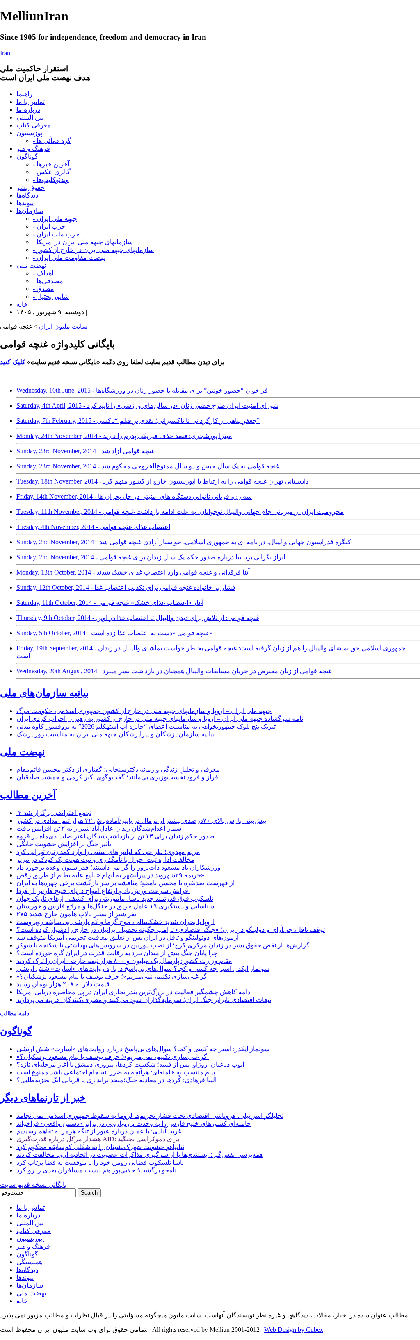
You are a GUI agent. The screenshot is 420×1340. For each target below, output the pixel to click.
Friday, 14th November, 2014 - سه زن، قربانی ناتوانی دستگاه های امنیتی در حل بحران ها (134, 496)
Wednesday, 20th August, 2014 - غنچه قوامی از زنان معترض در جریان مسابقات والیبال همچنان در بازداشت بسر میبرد (174, 671)
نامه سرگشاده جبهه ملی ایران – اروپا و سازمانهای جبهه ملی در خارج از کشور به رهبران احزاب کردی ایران (159, 718)
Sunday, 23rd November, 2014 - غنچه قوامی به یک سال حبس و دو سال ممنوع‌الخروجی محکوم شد (147, 466)
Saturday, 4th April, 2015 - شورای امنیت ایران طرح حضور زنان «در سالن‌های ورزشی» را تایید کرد (147, 405)
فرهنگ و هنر (33, 148)
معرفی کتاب (33, 125)
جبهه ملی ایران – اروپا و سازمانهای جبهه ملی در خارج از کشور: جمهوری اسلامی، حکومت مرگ (144, 710)
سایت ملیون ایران (63, 326)
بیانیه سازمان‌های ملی (44, 693)
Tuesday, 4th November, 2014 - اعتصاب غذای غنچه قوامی (93, 526)
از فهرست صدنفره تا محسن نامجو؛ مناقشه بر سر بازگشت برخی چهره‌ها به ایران (125, 882)
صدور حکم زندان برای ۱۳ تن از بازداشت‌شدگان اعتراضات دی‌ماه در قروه (115, 836)
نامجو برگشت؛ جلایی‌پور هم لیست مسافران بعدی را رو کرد (96, 1170)
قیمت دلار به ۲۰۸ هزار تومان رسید (63, 984)
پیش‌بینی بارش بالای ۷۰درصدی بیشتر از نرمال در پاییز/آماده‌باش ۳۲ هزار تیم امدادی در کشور (141, 820)
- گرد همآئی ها (52, 140)
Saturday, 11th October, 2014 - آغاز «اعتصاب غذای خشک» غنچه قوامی (109, 602)
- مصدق (43, 288)
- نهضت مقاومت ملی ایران (69, 257)
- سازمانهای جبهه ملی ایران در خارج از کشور (93, 249)
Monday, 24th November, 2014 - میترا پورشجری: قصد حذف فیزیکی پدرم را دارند (124, 435)
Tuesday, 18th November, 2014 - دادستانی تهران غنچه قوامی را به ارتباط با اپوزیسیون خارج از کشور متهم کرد (162, 481)
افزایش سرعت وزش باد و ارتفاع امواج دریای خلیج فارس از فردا (103, 890)
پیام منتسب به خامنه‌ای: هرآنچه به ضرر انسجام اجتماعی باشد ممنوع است (115, 1072)
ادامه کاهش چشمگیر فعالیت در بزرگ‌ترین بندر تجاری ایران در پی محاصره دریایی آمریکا (134, 991)
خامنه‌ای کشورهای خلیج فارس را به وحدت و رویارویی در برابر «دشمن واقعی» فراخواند (133, 1123)
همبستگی (29, 1261)
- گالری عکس (52, 171)
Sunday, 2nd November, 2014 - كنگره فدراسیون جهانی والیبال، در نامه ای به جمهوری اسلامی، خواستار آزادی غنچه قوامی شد (183, 541)
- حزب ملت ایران (56, 234)
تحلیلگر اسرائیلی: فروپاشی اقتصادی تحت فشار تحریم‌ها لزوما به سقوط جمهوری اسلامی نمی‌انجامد (149, 1115)
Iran (5, 53)
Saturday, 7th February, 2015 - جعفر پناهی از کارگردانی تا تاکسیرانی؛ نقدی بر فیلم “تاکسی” (138, 420)
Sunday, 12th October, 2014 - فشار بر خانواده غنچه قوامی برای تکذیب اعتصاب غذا (125, 587)
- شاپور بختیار (51, 296)
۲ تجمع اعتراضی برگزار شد (53, 812)
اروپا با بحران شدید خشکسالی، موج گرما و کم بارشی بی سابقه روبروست (115, 921)
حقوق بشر (30, 187)
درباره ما (28, 109)
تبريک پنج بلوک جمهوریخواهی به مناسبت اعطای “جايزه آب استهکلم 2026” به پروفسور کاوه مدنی (146, 726)
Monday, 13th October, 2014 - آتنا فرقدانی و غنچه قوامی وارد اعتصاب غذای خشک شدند (133, 572)
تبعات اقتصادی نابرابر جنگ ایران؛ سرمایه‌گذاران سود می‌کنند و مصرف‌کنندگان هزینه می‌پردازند (143, 999)
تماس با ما (30, 101)
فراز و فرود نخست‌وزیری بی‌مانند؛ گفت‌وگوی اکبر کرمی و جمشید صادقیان (117, 777)
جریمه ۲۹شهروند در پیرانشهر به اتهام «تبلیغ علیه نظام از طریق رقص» (110, 875)
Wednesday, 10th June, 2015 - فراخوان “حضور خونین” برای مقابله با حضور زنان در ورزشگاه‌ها (142, 390)
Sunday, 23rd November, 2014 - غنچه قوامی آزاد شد (85, 450)
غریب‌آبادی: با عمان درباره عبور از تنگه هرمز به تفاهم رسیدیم (98, 1131)
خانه (22, 304)
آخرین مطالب (28, 795)
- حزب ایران (49, 226)
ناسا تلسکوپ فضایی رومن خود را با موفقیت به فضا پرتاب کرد (100, 1162)
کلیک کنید (12, 362)
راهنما (24, 94)
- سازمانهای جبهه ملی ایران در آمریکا (83, 241)
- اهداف (43, 273)
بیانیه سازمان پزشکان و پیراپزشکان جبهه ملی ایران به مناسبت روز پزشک (115, 734)
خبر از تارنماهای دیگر (43, 1097)
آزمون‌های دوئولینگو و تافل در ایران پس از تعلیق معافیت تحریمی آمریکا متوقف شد (127, 937)
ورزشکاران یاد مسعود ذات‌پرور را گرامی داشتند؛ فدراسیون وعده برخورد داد (118, 867)
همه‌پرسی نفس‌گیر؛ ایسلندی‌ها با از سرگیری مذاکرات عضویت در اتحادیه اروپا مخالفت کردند (139, 1154)
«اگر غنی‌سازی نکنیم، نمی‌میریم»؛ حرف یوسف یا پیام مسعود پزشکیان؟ (112, 976)
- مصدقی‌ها (48, 280)
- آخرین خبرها (51, 164)
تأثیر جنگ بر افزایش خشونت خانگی (63, 843)
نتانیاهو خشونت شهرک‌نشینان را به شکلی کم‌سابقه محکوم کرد (100, 1146)
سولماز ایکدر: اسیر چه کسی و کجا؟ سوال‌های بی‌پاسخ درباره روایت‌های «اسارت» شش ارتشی (142, 968)
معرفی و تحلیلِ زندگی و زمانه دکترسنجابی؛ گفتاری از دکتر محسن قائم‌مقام (118, 769)
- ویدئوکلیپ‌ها (51, 179)
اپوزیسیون (30, 132)
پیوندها (25, 203)
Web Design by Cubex (293, 1329)
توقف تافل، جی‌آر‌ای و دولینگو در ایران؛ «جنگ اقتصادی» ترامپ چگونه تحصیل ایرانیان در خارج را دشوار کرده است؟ (170, 929)
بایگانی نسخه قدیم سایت (33, 1184)
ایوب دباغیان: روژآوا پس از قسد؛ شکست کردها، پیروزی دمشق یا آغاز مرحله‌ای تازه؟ (130, 1064)
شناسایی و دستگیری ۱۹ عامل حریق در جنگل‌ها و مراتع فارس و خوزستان (115, 906)
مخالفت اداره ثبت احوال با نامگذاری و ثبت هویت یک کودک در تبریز (105, 859)
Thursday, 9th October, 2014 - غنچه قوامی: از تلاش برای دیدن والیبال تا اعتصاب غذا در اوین (137, 617)
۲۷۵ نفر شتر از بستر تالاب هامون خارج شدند (76, 914)
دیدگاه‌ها (27, 195)
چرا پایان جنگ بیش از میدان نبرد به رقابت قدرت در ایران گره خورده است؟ (117, 952)
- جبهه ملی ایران (55, 218)
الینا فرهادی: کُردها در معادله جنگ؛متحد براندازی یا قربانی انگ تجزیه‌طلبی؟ (116, 1080)
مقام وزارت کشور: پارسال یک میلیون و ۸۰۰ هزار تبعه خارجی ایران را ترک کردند (124, 960)
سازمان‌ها (29, 210)
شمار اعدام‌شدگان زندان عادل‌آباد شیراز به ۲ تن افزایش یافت (98, 828)
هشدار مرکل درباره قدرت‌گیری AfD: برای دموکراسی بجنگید (97, 1139)
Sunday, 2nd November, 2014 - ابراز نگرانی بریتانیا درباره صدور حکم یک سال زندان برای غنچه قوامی (150, 557)
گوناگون (27, 156)
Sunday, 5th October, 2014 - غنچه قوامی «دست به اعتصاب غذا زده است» (114, 632)
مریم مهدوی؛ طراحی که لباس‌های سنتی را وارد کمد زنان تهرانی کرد (108, 851)
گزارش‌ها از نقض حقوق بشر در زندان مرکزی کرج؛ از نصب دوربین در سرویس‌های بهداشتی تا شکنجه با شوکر (163, 945)
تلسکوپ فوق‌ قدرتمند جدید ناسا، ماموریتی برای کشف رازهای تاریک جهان (114, 898)
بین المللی (29, 117)
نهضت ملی (31, 265)
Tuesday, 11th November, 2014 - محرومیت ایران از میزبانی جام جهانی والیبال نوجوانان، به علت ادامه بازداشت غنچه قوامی (180, 511)
